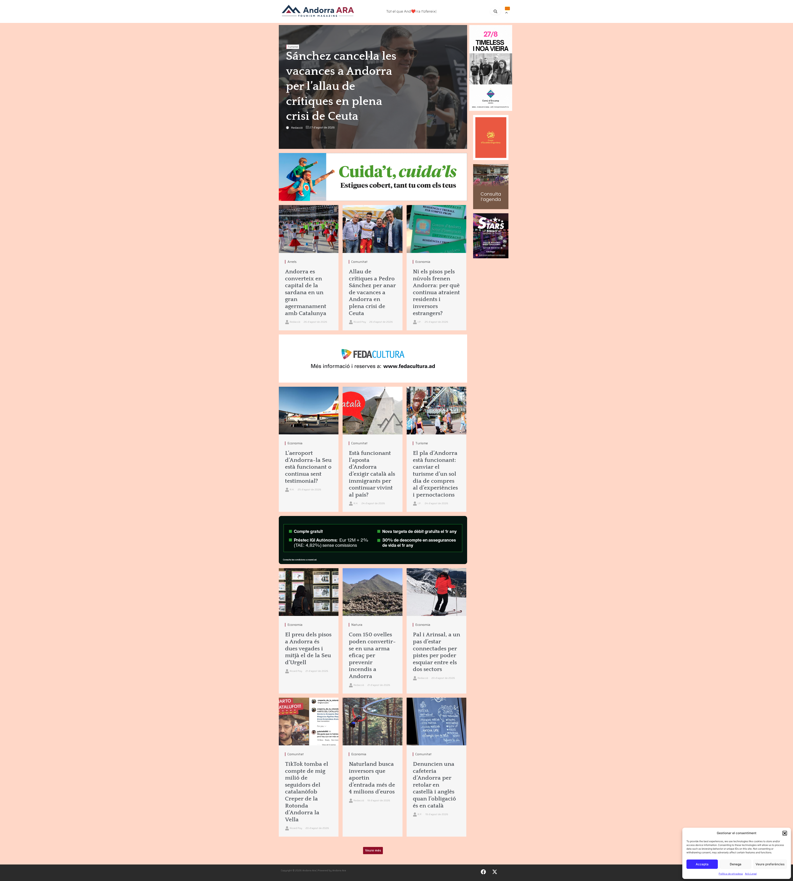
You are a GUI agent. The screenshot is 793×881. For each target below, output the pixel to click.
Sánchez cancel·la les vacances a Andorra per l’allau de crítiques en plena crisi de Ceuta (341, 86)
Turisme (292, 47)
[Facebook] (483, 872)
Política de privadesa (731, 873)
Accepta (702, 864)
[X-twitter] (495, 872)
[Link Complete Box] (308, 267)
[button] (785, 833)
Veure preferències (770, 864)
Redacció (297, 127)
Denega (735, 864)
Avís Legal (751, 873)
